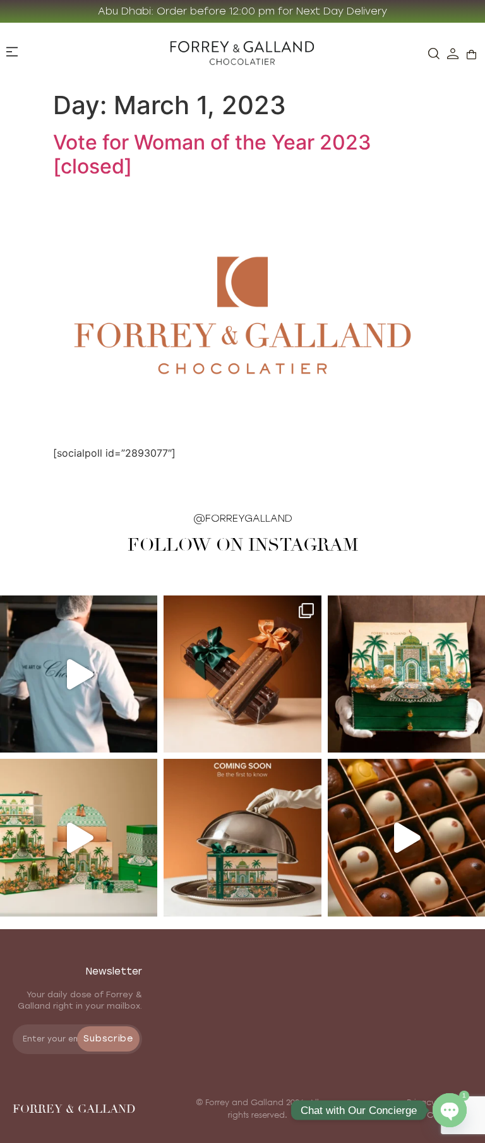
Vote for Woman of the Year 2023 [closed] (212, 154)
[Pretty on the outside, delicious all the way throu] (406, 837)
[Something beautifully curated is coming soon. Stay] (242, 837)
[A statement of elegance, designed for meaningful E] (406, 674)
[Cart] (471, 54)
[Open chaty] (450, 1110)
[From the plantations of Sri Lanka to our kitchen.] (78, 674)
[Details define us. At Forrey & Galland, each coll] (78, 837)
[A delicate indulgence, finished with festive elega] (242, 674)
